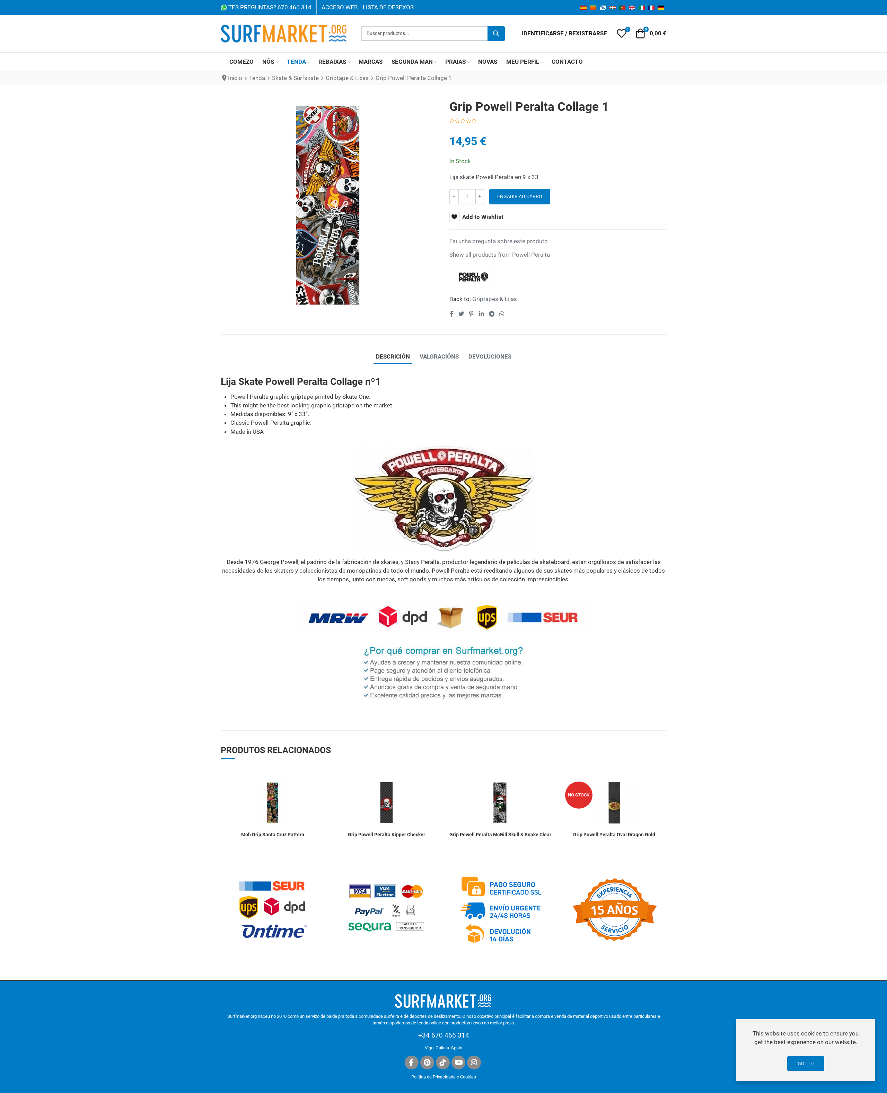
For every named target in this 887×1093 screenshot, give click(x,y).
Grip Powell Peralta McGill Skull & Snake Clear (500, 834)
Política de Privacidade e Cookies (443, 1076)
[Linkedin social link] (481, 313)
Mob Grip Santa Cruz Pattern (272, 834)
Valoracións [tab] (439, 356)
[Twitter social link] (461, 313)
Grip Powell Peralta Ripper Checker (386, 834)
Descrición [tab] (393, 356)
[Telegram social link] (491, 313)
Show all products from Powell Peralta (499, 254)
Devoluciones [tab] (489, 356)
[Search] (496, 33)
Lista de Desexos (388, 7)
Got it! (806, 1063)
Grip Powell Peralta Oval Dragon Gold (614, 834)
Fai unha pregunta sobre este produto (498, 241)
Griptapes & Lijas (494, 299)
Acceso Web (340, 7)
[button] (621, 33)
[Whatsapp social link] (502, 313)
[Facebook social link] (451, 313)
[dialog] (805, 1050)
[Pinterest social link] (471, 313)
